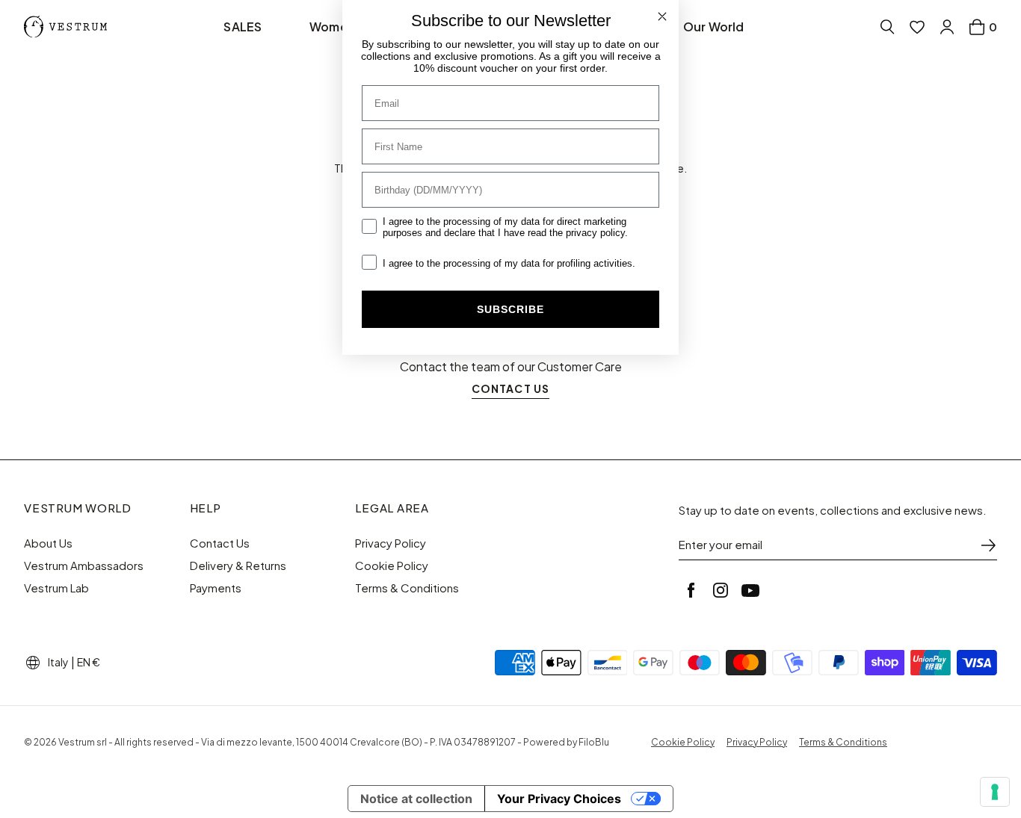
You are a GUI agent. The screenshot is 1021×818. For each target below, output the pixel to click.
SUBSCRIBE (510, 309)
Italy (58, 662)
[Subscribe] (988, 545)
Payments (215, 588)
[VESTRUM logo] (69, 27)
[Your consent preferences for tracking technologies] (995, 792)
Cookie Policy (391, 565)
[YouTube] (750, 590)
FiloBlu (594, 742)
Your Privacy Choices (559, 798)
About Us (48, 543)
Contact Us (220, 543)
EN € (88, 662)
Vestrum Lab (56, 588)
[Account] (947, 27)
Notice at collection (416, 798)
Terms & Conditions (407, 588)
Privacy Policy (390, 543)
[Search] (887, 27)
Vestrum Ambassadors (84, 565)
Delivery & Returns (238, 565)
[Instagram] (720, 590)
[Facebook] (691, 590)
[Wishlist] (917, 27)
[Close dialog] (662, 16)
